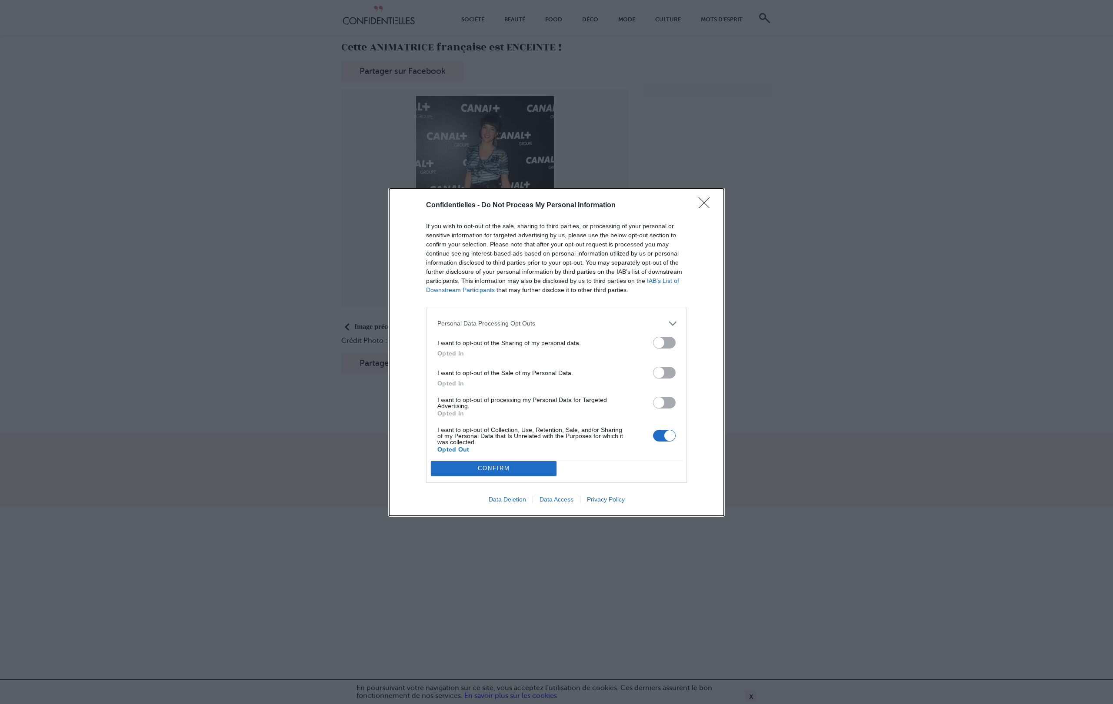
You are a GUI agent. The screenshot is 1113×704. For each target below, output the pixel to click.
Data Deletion (507, 499)
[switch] (664, 343)
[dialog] (556, 352)
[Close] (707, 205)
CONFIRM (494, 468)
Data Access (556, 499)
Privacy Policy (606, 499)
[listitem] (556, 323)
